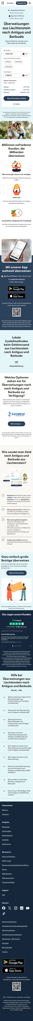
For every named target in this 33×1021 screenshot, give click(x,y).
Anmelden (10, 3)
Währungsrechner (8, 878)
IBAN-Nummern (7, 874)
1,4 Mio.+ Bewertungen (19, 12)
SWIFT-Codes (6, 861)
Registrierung (21, 3)
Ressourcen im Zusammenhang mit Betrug (15, 865)
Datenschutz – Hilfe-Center (11, 939)
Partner (4, 869)
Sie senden (7, 50)
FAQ (3, 895)
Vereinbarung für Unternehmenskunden (14, 926)
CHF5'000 (8, 67)
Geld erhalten (6, 831)
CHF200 (8, 62)
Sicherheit (5, 943)
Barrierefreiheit (7, 947)
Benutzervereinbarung (9, 922)
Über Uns (5, 810)
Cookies (4, 952)
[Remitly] (2, 3)
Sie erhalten (7, 72)
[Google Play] (16, 288)
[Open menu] (30, 3)
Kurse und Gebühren (8, 856)
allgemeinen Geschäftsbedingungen (19, 117)
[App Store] (16, 296)
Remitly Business (7, 835)
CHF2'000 (18, 62)
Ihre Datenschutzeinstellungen (12, 934)
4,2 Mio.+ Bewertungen (19, 17)
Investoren (5, 814)
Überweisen (6, 827)
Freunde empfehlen (8, 882)
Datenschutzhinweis (8, 930)
